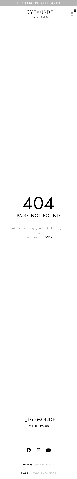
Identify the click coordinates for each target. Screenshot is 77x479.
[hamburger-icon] (5, 13)
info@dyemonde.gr (43, 473)
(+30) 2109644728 (43, 464)
